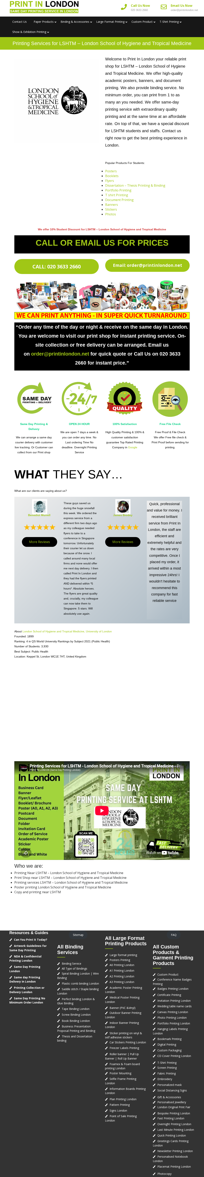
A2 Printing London (122, 976)
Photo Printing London (172, 1017)
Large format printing (123, 955)
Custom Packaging (169, 1050)
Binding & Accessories (75, 22)
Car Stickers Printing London (128, 1042)
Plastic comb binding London (80, 983)
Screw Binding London (76, 1014)
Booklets (112, 176)
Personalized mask (169, 1085)
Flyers (109, 180)
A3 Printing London (122, 982)
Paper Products (44, 22)
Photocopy (164, 1174)
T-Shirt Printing (169, 22)
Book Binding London (76, 1021)
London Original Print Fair (173, 1107)
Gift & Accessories (169, 1097)
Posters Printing (120, 960)
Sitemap (78, 935)
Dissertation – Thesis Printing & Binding (135, 185)
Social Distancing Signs (172, 1090)
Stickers (111, 209)
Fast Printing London (170, 1118)
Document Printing (119, 200)
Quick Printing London (171, 1135)
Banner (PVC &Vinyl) (122, 1008)
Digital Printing (166, 1044)
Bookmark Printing (169, 1039)
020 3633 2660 (139, 10)
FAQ (174, 935)
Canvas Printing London (172, 1012)
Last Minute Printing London (175, 1130)
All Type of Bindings (74, 968)
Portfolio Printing (118, 190)
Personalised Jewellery (171, 1102)
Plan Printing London (123, 1099)
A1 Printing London (122, 970)
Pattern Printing (120, 1105)
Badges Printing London (172, 989)
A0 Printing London (122, 965)
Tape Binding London (75, 1009)
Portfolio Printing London (173, 1023)
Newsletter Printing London (175, 1151)
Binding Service (71, 963)
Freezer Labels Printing (124, 1048)
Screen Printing (167, 1068)
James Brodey (122, 515)
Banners (111, 204)
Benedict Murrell (39, 515)
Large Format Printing (110, 22)
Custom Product (142, 22)
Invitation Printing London (174, 1001)
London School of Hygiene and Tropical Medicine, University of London (67, 631)
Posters (111, 171)
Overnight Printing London (174, 1124)
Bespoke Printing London (173, 1113)
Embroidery (164, 1079)
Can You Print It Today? (30, 939)
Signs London (118, 1110)
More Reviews (39, 542)
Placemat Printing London (174, 1166)
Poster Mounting (120, 1073)
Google (132, 447)
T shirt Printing (116, 195)
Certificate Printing (169, 995)
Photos (110, 214)
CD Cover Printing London (174, 1056)
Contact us (19, 22)
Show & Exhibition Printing (29, 32)
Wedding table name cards (174, 1006)
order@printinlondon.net (184, 10)
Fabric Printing (166, 1073)
